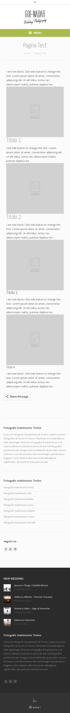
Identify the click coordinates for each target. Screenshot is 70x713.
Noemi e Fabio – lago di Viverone (32, 608)
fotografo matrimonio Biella (18, 499)
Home (27, 53)
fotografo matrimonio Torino (19, 516)
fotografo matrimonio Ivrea (18, 505)
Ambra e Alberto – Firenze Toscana (33, 596)
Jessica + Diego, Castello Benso (31, 585)
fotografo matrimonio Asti (17, 493)
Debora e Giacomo (24, 620)
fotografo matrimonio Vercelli (19, 522)
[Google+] (11, 549)
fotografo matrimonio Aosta (19, 487)
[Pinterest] (15, 549)
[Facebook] (6, 549)
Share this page (19, 396)
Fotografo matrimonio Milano (19, 510)
